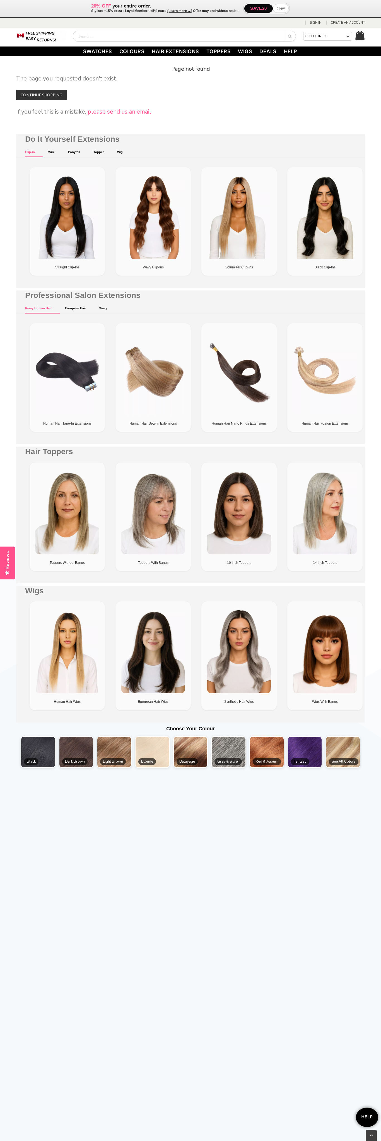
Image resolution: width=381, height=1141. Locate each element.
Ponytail (74, 152)
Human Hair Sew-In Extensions (153, 423)
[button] (38, 752)
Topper (98, 152)
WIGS (245, 51)
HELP (290, 51)
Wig (120, 152)
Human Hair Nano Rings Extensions (239, 423)
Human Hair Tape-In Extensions (67, 423)
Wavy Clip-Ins (153, 267)
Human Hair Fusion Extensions (325, 423)
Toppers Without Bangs (67, 563)
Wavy (103, 308)
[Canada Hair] (41, 36)
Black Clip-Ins (325, 267)
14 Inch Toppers (325, 563)
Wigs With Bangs (325, 702)
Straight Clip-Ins (67, 267)
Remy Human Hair (38, 308)
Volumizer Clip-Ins (239, 267)
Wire (51, 152)
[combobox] (184, 36)
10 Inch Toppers (239, 563)
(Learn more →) (179, 11)
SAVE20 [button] (258, 8)
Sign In (315, 23)
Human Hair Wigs (67, 702)
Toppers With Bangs (153, 563)
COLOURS (132, 51)
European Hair (75, 308)
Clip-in (30, 152)
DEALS (268, 51)
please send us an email (119, 112)
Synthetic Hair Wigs (239, 702)
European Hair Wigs (153, 702)
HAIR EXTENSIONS (175, 51)
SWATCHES (97, 51)
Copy (280, 8)
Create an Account (348, 23)
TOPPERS (218, 51)
